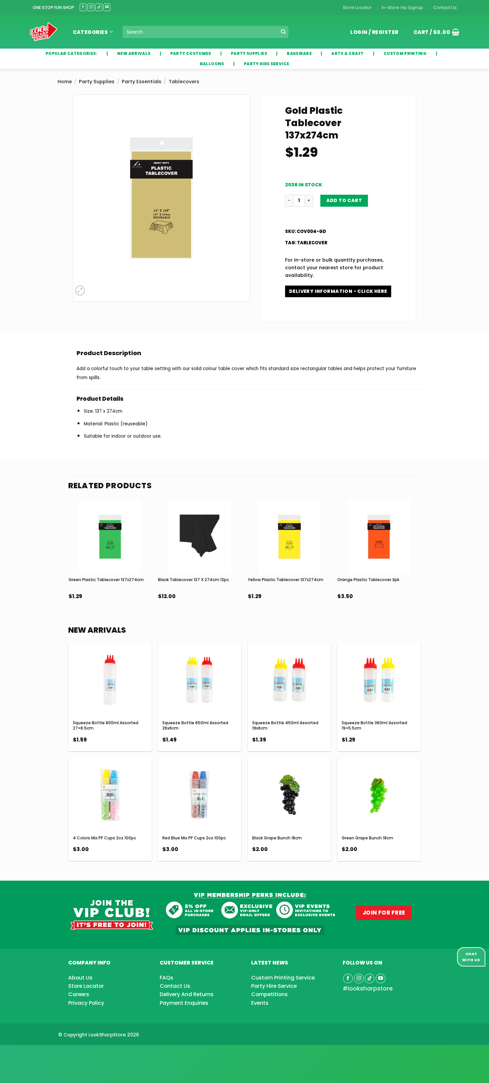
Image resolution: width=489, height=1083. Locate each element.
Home (65, 81)
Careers (78, 994)
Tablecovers (184, 81)
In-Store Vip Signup (402, 7)
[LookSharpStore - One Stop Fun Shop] (44, 31)
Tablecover (312, 243)
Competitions (269, 994)
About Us (80, 977)
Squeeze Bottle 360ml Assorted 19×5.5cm (374, 725)
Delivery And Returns (187, 994)
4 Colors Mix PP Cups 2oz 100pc (104, 838)
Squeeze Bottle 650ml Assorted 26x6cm (195, 725)
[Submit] (283, 32)
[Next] (420, 567)
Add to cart (344, 200)
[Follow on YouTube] (106, 7)
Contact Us (445, 7)
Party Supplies (96, 81)
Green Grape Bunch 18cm (367, 838)
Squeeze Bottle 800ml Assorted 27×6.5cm (105, 725)
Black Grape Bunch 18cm (277, 838)
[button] (434, 32)
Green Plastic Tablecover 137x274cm (106, 579)
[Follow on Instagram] (90, 7)
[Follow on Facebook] (83, 7)
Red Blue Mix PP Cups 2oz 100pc (194, 838)
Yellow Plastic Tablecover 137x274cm (285, 579)
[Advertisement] (53, 1053)
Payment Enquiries (184, 1003)
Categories (90, 32)
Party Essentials (141, 81)
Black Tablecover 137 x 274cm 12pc (193, 579)
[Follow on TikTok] (98, 7)
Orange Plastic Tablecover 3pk (368, 579)
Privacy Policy (86, 1003)
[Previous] (69, 567)
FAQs (166, 977)
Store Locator (357, 7)
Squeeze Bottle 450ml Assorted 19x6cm (285, 725)
